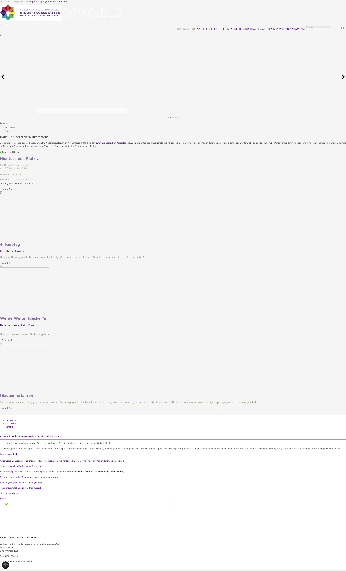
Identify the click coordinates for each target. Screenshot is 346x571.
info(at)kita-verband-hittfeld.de (18, 561)
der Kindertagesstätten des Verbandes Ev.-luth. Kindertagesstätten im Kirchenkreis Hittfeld (62, 461)
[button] (3, 77)
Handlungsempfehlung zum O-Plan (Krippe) (21, 482)
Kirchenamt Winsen (9, 493)
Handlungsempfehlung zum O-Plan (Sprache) (21, 488)
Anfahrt (3, 498)
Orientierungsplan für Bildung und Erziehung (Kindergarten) (29, 477)
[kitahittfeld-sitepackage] (61, 20)
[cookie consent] (5, 565)
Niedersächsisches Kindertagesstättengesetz (21, 466)
